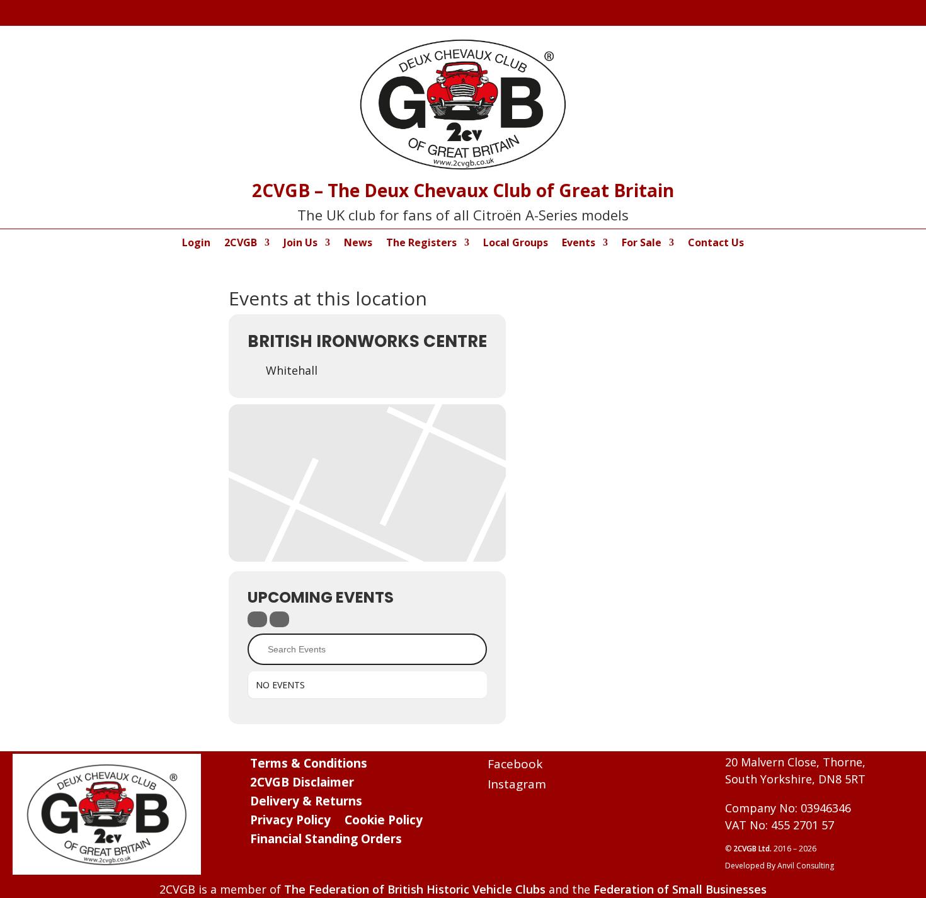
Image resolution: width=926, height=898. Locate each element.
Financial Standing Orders (326, 840)
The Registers (421, 243)
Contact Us (716, 243)
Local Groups (515, 243)
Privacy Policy (290, 822)
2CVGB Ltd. (753, 848)
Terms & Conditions (308, 765)
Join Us (300, 243)
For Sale (641, 243)
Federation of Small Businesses (680, 889)
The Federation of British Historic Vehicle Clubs (415, 889)
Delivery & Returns (306, 803)
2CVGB (240, 243)
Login (196, 243)
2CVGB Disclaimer (302, 784)
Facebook (515, 764)
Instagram (517, 784)
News (358, 243)
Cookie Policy (384, 822)
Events (578, 243)
